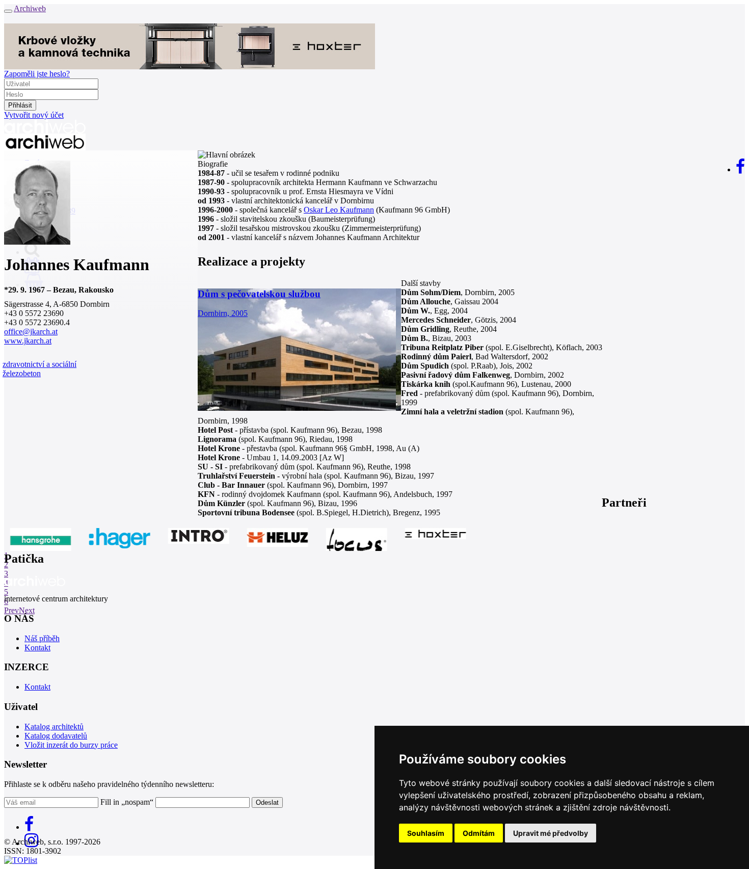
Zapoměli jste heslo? (37, 73)
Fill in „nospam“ (126, 802)
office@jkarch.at (31, 331)
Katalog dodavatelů (55, 735)
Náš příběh (42, 638)
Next (27, 610)
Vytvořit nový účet (34, 115)
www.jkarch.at (27, 340)
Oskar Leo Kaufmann (339, 209)
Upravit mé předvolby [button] (550, 833)
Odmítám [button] (479, 833)
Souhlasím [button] (425, 833)
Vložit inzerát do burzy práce (71, 745)
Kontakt (37, 647)
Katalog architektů (54, 726)
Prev (11, 610)
